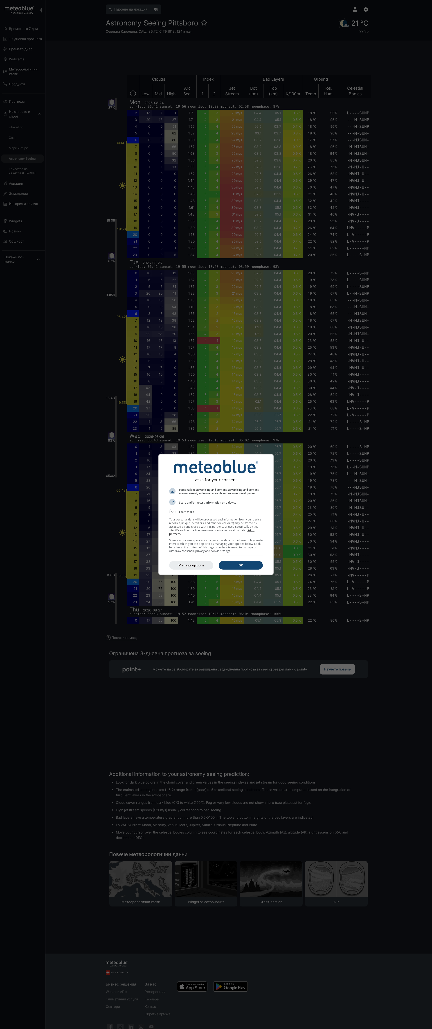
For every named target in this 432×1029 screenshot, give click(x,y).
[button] (216, 512)
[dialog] (216, 514)
